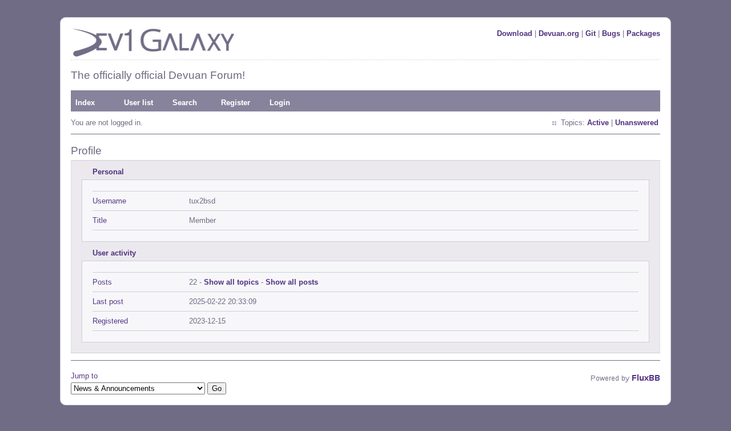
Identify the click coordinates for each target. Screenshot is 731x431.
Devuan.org (559, 33)
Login (280, 102)
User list (138, 102)
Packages (643, 33)
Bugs (611, 33)
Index (85, 102)
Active (598, 122)
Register (235, 102)
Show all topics (231, 282)
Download (514, 33)
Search (184, 102)
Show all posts (292, 282)
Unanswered (636, 122)
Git (590, 33)
